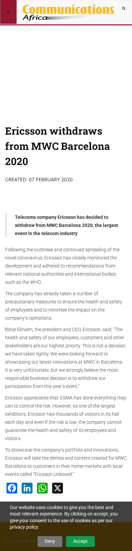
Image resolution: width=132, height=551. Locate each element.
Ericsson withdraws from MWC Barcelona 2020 (57, 146)
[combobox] (123, 8)
